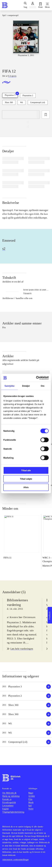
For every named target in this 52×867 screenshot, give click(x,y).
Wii (21, 102)
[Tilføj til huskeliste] (46, 115)
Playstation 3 (10, 95)
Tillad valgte (26, 479)
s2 (3, 248)
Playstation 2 (28, 95)
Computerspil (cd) (37, 102)
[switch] (44, 439)
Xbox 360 (9, 102)
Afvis (26, 487)
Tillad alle (26, 470)
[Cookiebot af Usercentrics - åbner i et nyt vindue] (37, 378)
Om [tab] (42, 386)
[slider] (26, 42)
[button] (26, 686)
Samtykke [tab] (9, 386)
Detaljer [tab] (26, 386)
